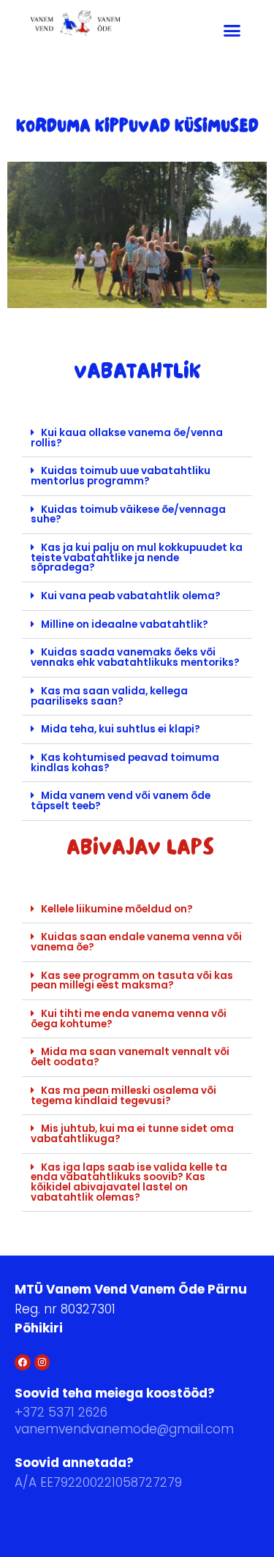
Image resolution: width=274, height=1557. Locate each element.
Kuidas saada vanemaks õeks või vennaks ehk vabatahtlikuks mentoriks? (135, 657)
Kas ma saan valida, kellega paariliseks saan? (109, 696)
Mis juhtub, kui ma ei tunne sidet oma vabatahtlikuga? (132, 1134)
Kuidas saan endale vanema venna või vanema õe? (136, 942)
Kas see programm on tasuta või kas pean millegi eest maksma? (132, 981)
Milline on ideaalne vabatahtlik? (124, 624)
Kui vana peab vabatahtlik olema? (131, 596)
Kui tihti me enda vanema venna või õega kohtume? (129, 1019)
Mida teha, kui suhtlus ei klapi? (120, 729)
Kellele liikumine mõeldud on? (117, 909)
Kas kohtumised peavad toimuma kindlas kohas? (125, 763)
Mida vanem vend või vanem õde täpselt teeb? (120, 801)
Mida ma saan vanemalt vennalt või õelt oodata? (130, 1057)
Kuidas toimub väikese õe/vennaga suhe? (128, 515)
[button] (232, 30)
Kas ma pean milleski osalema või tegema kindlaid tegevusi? (123, 1096)
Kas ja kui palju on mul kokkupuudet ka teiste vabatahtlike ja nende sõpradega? (137, 557)
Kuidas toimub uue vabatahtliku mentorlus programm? (120, 476)
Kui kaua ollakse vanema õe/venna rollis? (127, 438)
